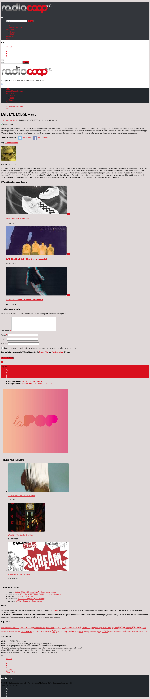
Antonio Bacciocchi (10, 120)
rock (16, 143)
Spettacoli (10, 36)
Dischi (12, 32)
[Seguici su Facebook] (7, 370)
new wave (26, 631)
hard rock (107, 628)
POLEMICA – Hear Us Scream (19, 574)
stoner (135, 631)
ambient (4, 628)
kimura (3, 631)
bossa (17, 628)
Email (4, 339)
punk (80, 631)
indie (121, 627)
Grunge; (99, 628)
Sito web (4, 343)
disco (63, 628)
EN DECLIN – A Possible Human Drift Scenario (24, 300)
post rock (60, 631)
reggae (99, 631)
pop (54, 631)
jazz (144, 627)
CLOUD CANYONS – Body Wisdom (21, 496)
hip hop (115, 627)
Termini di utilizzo (58, 352)
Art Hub (9, 47)
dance (58, 627)
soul (119, 631)
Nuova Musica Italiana (14, 27)
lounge (12, 631)
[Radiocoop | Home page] (27, 13)
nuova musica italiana (42, 631)
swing (141, 631)
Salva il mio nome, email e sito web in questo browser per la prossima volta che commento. (40, 348)
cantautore (27, 627)
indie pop (129, 628)
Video (8, 38)
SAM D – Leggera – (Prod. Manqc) (31, 599)
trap (145, 631)
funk (84, 627)
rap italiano (93, 631)
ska (115, 631)
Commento (6, 331)
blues (7, 143)
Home (8, 25)
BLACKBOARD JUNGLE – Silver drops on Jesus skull (26, 259)
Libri (12, 34)
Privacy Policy (44, 352)
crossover (50, 627)
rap (87, 631)
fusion (88, 628)
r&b (85, 631)
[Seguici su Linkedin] (6, 373)
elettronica (71, 627)
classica (37, 628)
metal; (17, 631)
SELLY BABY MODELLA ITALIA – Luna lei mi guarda (35, 592)
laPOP (7, 631)
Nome (4, 335)
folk (79, 627)
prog (65, 631)
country (43, 628)
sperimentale (127, 631)
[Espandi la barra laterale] (2, 362)
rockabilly (111, 631)
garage (93, 628)
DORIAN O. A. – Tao (25, 596)
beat (9, 628)
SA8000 (55, 610)
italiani (11, 143)
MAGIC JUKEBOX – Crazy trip (17, 218)
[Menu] (2, 17)
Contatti (9, 670)
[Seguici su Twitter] (7, 375)
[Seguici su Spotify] (7, 377)
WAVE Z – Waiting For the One (20, 535)
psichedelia (73, 631)
